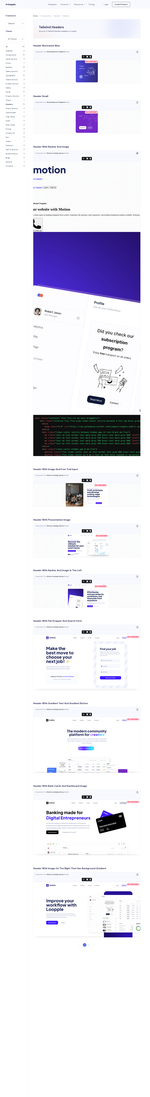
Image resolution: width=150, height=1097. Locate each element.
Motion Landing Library (55, 153)
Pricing (91, 4)
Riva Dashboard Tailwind (56, 52)
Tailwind (57, 16)
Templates (52, 4)
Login (106, 4)
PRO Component (91, 61)
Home (35, 16)
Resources (79, 4)
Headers (66, 16)
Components (46, 16)
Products (65, 4)
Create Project (121, 4)
